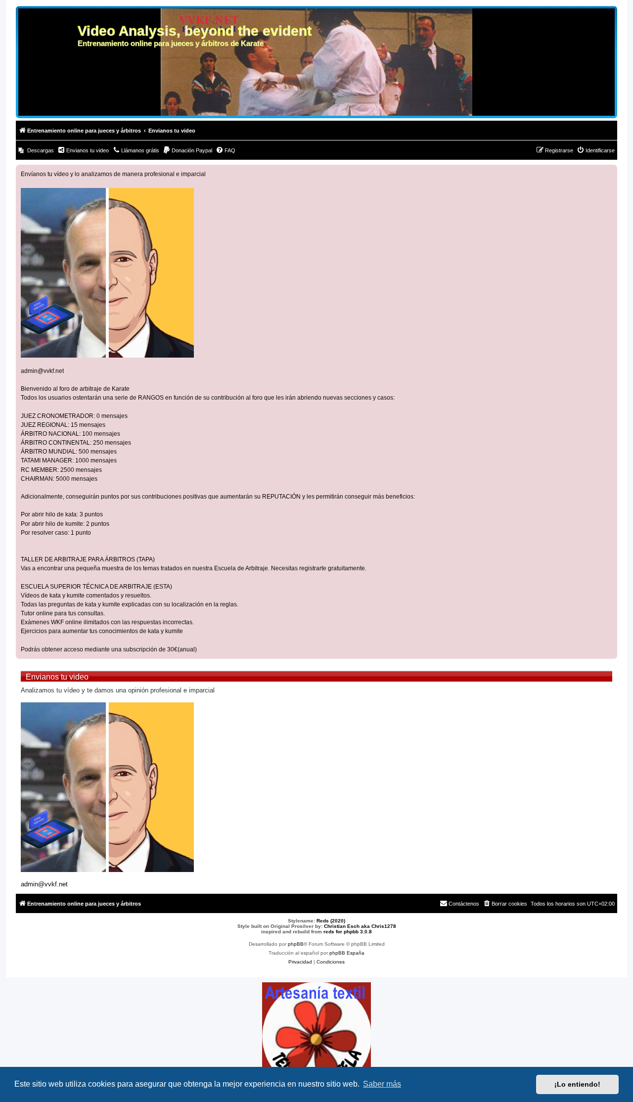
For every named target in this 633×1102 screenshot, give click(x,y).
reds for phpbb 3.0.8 (347, 931)
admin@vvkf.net (42, 370)
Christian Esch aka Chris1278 (360, 926)
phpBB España (346, 953)
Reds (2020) (330, 920)
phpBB (296, 944)
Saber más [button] (382, 1084)
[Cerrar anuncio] (609, 173)
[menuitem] (36, 150)
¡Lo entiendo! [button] (577, 1084)
